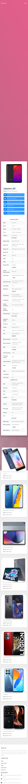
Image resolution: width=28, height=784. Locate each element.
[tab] (14, 204)
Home (2, 761)
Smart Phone (4, 763)
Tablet (2, 765)
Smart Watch (4, 767)
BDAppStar (4, 3)
